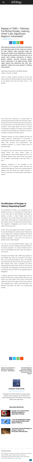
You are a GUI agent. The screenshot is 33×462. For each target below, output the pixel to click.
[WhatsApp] (18, 42)
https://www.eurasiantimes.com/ (16, 391)
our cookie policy (17, 458)
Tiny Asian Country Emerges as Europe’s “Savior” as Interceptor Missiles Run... (22, 430)
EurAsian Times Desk (7, 39)
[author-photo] (16, 386)
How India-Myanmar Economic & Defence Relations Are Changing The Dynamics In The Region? (25, 370)
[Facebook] (10, 42)
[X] (14, 42)
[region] (16, 16)
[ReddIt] (21, 42)
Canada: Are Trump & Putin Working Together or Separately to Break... (20, 412)
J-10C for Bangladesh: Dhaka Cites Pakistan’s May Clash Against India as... (21, 421)
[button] (3, 2)
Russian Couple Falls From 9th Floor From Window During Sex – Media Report (8, 369)
